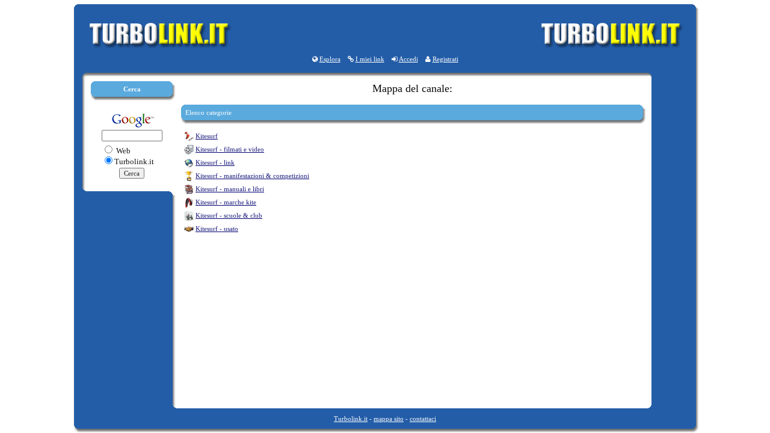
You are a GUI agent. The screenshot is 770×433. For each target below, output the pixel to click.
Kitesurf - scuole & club (229, 215)
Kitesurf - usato (217, 228)
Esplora (329, 59)
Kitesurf (207, 136)
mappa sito (389, 418)
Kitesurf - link (215, 162)
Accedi (408, 59)
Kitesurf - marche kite (226, 202)
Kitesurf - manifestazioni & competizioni (252, 175)
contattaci (423, 418)
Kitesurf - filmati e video (230, 149)
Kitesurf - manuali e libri (230, 188)
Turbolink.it (351, 418)
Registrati (445, 59)
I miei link (370, 59)
